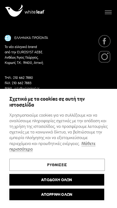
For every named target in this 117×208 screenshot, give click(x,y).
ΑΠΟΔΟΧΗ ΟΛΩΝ (56, 180)
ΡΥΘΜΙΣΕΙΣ (57, 165)
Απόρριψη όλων (57, 194)
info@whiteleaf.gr (27, 88)
